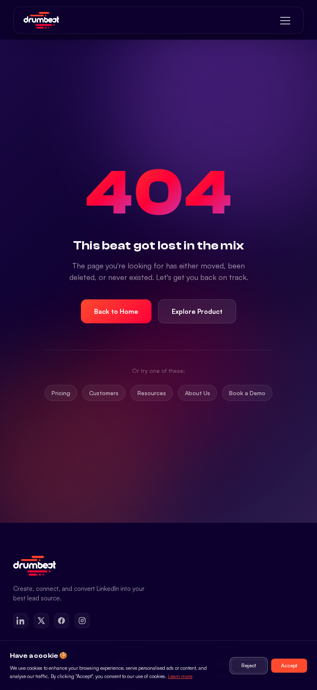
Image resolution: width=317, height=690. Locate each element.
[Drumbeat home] (41, 20)
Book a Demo (247, 392)
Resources (151, 392)
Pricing (61, 392)
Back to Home (116, 311)
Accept (289, 665)
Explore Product (197, 311)
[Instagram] (82, 620)
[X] (41, 620)
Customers (103, 392)
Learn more (180, 676)
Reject (248, 665)
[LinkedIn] (20, 620)
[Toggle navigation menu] (285, 20)
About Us (197, 392)
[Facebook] (61, 620)
